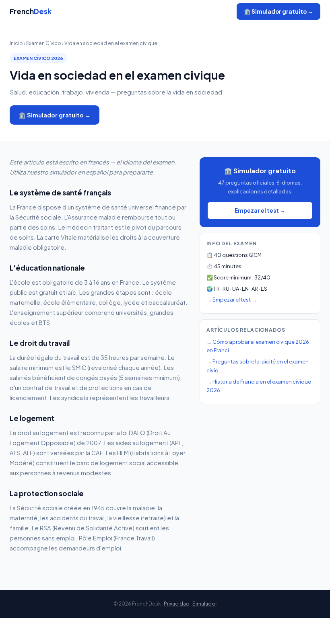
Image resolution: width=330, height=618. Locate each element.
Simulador (204, 604)
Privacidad (177, 604)
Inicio (16, 43)
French (31, 11)
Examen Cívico (43, 43)
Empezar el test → (260, 210)
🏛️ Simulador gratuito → (278, 11)
